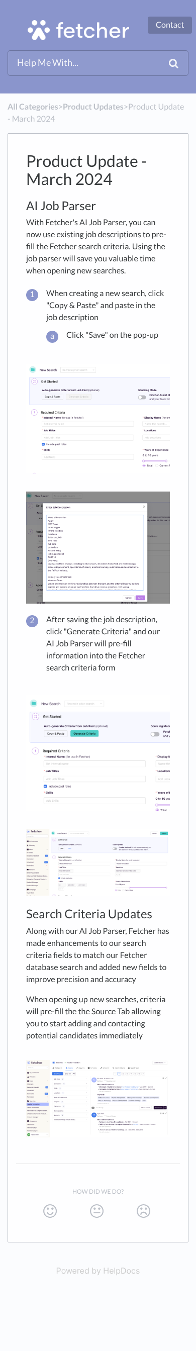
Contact (170, 25)
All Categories (33, 107)
